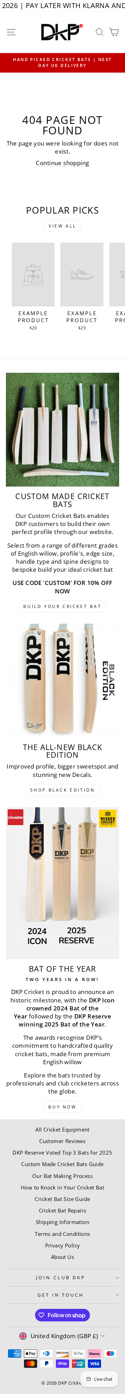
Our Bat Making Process (62, 1175)
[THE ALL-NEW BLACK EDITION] (62, 680)
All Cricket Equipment (62, 1129)
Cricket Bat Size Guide (62, 1198)
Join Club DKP (60, 1277)
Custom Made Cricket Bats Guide (62, 1164)
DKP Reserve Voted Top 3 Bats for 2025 (62, 1152)
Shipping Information (62, 1221)
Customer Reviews (62, 1140)
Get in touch (61, 1295)
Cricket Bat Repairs (62, 1210)
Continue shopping (62, 163)
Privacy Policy (62, 1245)
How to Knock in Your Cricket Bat (62, 1187)
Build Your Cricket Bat (62, 606)
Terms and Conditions (62, 1233)
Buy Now (62, 1107)
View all (62, 226)
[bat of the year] (62, 883)
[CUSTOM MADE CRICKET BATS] (62, 430)
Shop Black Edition (62, 790)
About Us (62, 1256)
